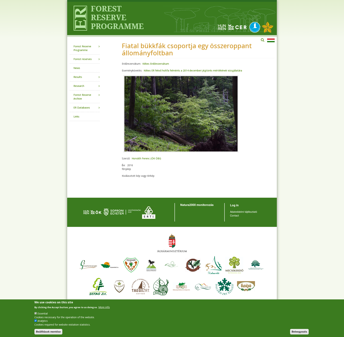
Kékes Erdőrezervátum (155, 63)
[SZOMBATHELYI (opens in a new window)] (193, 264)
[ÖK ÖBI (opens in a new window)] (92, 212)
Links (76, 116)
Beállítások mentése (48, 331)
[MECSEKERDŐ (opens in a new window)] (234, 264)
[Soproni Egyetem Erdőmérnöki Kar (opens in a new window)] (122, 212)
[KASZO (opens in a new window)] (246, 286)
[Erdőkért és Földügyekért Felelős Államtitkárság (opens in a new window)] (172, 243)
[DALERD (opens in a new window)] (224, 286)
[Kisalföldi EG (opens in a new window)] (161, 286)
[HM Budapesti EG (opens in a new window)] (256, 264)
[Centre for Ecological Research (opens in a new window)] (232, 27)
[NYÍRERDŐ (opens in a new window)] (131, 264)
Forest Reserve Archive (82, 96)
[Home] (79, 18)
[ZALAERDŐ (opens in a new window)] (214, 264)
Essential (42, 313)
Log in (234, 205)
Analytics (42, 320)
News (76, 68)
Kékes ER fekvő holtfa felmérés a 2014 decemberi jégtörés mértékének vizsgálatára (193, 70)
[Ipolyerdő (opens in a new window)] (203, 286)
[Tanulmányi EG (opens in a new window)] (141, 286)
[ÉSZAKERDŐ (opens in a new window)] (110, 264)
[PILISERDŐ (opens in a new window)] (151, 264)
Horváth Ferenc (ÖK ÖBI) (146, 158)
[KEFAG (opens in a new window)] (181, 286)
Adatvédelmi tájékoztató (243, 211)
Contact (234, 215)
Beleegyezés (299, 331)
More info (104, 307)
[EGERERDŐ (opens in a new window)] (88, 264)
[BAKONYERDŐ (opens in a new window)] (171, 264)
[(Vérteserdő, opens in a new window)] (119, 286)
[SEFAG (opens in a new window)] (98, 286)
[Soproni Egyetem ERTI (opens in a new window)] (148, 212)
